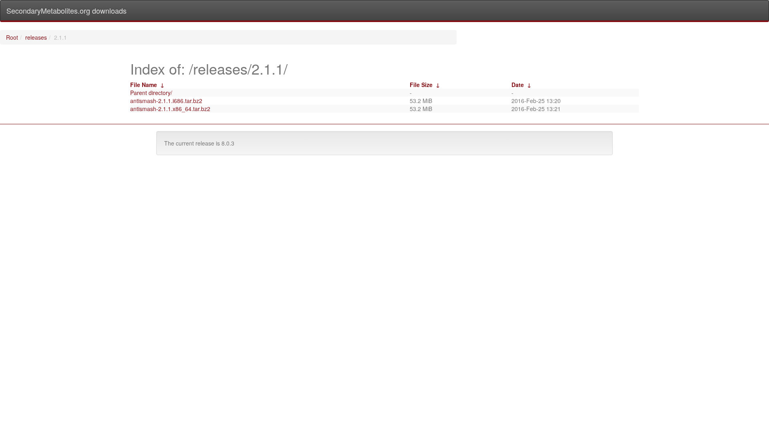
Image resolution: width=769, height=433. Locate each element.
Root (12, 37)
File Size (421, 85)
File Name (143, 85)
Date (517, 85)
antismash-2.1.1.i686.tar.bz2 (166, 101)
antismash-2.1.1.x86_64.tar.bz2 (170, 109)
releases (36, 37)
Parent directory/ (151, 93)
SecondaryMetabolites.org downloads (66, 10)
